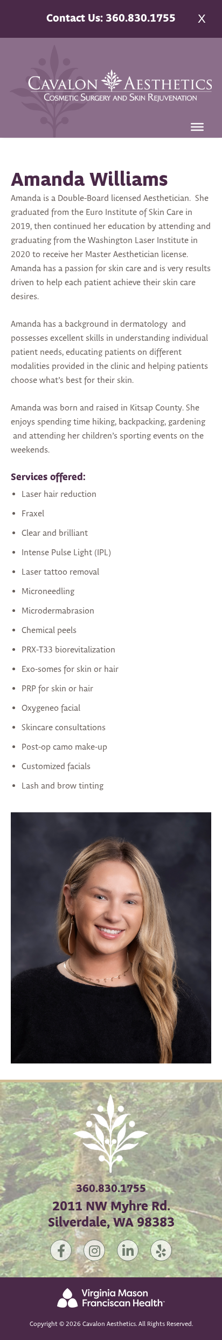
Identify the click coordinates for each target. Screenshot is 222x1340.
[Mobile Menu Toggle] (197, 127)
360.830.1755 (111, 1189)
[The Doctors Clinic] (111, 1167)
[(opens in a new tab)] (111, 1314)
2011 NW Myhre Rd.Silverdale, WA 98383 (111, 1214)
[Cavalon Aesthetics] (111, 90)
